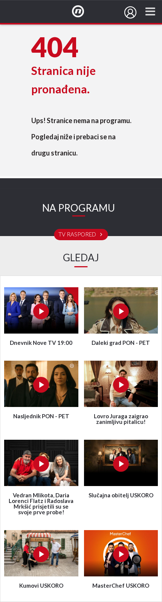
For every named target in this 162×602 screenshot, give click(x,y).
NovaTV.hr (83, 11)
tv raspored (77, 234)
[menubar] (130, 12)
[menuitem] (130, 12)
